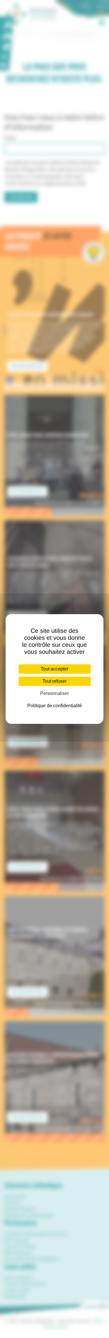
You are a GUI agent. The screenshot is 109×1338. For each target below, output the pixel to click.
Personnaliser (54, 693)
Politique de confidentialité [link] (54, 705)
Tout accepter (54, 668)
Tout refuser (54, 681)
